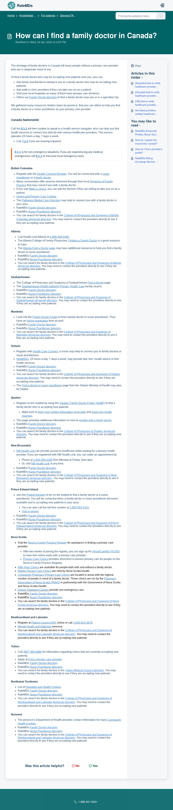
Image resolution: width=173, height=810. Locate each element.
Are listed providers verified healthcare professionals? (145, 112)
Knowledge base (29, 15)
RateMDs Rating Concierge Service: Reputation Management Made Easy (148, 160)
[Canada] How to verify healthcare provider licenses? (147, 94)
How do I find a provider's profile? (148, 150)
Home (11, 15)
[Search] (161, 16)
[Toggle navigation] (162, 5)
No (78, 766)
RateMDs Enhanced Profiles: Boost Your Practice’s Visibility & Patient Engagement (146, 132)
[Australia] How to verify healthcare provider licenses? (147, 84)
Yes (95, 766)
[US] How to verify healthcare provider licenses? (145, 103)
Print (138, 66)
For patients (48, 15)
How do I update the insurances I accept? (146, 141)
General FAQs (68, 15)
